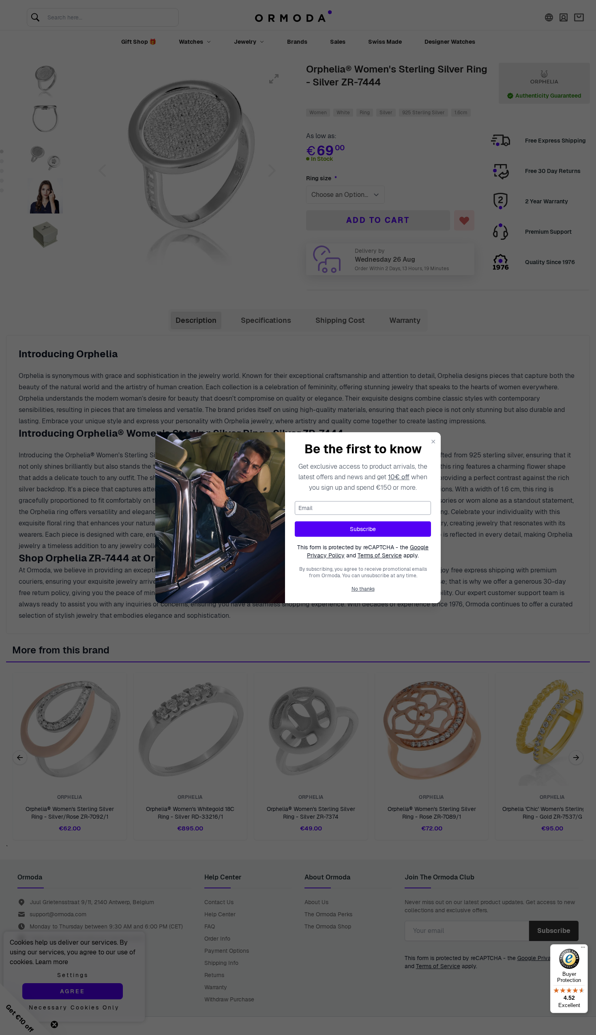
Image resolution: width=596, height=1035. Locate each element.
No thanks (363, 589)
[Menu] (583, 949)
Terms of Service (380, 555)
